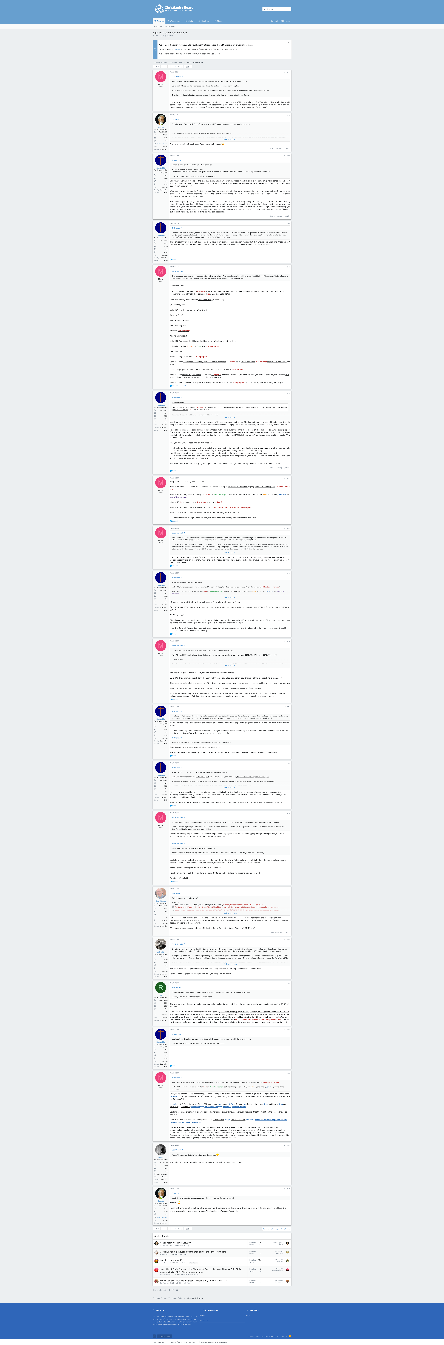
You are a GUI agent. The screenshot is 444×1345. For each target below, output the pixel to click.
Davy (160, 1157)
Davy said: (176, 119)
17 (196, 1263)
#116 (288, 983)
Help (282, 1336)
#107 (288, 478)
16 (193, 1263)
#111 (288, 707)
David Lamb (161, 901)
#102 (288, 115)
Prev (157, 67)
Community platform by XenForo (176, 1342)
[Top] (286, 1336)
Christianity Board (164, 1336)
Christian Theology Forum (189, 1274)
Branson (165, 1015)
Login (248, 1315)
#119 (288, 1145)
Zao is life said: (177, 271)
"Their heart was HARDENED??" (175, 1243)
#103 (288, 156)
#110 (288, 641)
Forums (202, 1315)
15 (190, 1263)
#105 (288, 267)
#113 (288, 813)
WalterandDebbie (165, 1274)
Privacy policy (274, 1336)
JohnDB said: (177, 160)
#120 (288, 1189)
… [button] (165, 67)
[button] (181, 21)
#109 (288, 573)
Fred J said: (176, 77)
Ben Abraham (164, 1283)
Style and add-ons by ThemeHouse (213, 1342)
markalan (163, 1263)
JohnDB (160, 952)
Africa (166, 184)
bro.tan (162, 1254)
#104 (288, 223)
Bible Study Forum (180, 1245)
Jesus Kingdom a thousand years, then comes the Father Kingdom (193, 1252)
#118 (288, 1073)
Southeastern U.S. (163, 1174)
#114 (288, 889)
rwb (160, 995)
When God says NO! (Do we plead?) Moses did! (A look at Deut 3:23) (193, 1280)
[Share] (284, 72)
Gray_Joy (280, 1261)
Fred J (157, 36)
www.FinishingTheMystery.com (167, 144)
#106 (288, 393)
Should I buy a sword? (171, 1260)
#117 (288, 1030)
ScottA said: (176, 1150)
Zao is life (160, 168)
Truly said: (176, 228)
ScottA (161, 127)
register (177, 49)
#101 (288, 72)
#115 (288, 940)
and (179, 386)
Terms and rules (262, 1336)
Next (187, 67)
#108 (288, 528)
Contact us (203, 1320)
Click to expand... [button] (230, 139)
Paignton (165, 920)
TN (167, 968)
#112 (288, 763)
